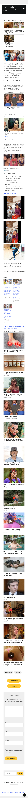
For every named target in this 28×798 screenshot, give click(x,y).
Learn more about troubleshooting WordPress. (13, 792)
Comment (7, 704)
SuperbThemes (14, 784)
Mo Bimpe (18, 672)
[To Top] (24, 795)
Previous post (14, 680)
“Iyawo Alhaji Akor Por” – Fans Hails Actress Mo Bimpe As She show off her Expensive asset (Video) (7, 313)
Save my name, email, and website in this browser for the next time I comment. (14, 750)
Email (6, 731)
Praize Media (9, 7)
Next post (14, 686)
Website (7, 740)
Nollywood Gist (8, 672)
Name (6, 722)
